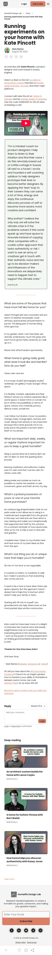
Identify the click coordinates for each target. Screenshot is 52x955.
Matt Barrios (18, 48)
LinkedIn (23, 664)
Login (24, 4)
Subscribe (38, 4)
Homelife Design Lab (13, 13)
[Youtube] (26, 930)
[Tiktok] (33, 930)
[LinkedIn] (19, 930)
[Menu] (48, 3)
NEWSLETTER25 (11, 683)
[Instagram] (40, 930)
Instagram (32, 664)
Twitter (43, 664)
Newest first (36, 706)
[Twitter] (12, 930)
